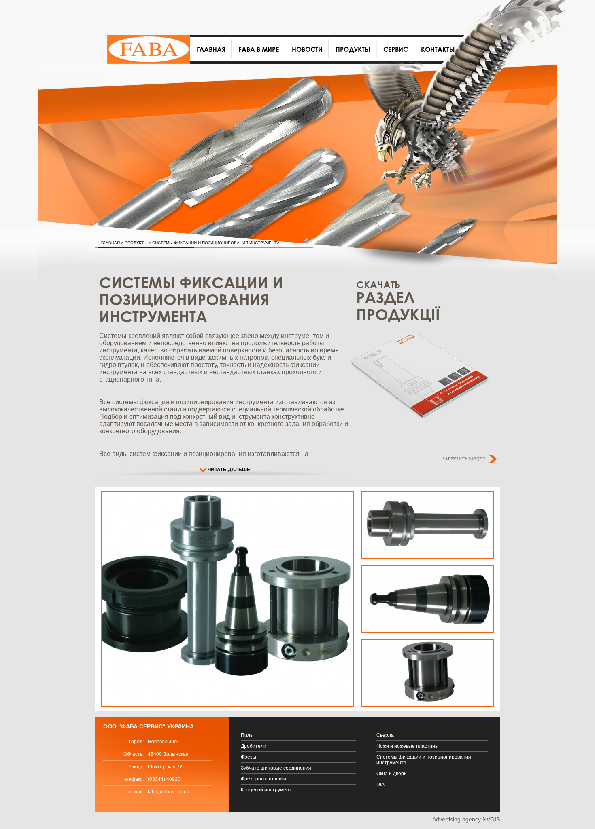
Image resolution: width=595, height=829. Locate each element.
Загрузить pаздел (463, 458)
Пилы (247, 735)
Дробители (253, 746)
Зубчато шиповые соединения (276, 768)
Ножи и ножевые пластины (407, 746)
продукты (136, 242)
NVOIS (491, 819)
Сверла (385, 735)
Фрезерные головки (263, 779)
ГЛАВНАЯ (110, 242)
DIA (380, 784)
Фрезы (248, 757)
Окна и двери (391, 773)
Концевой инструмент (266, 790)
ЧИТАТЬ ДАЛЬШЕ (229, 470)
